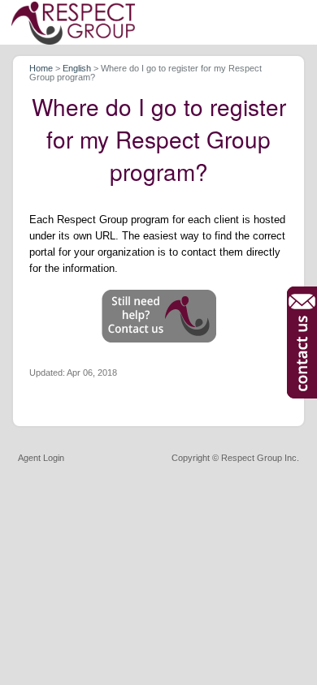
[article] (159, 242)
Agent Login (41, 458)
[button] (159, 316)
